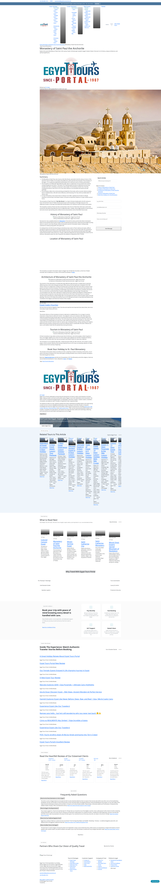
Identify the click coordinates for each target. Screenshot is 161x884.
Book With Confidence (81, 569)
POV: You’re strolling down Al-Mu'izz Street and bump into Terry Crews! (68, 734)
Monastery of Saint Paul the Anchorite (57, 544)
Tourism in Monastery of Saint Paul (106, 193)
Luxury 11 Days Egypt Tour (113, 447)
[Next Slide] (120, 649)
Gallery (43, 879)
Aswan (74, 15)
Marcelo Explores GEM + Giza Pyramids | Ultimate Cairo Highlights (67, 685)
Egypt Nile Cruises (74, 863)
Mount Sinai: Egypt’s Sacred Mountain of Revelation (114, 546)
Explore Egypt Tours (46, 425)
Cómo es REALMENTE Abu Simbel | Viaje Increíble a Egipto (64, 720)
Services (100, 869)
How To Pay (87, 863)
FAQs (85, 864)
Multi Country (87, 6)
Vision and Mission (102, 867)
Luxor (73, 14)
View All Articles (113, 522)
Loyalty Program (50, 879)
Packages (55, 6)
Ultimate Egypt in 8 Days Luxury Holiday (80, 448)
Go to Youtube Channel (111, 649)
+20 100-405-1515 (44, 1)
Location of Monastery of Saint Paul (106, 189)
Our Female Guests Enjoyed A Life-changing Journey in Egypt (64, 670)
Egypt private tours (50, 357)
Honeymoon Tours (56, 26)
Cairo (73, 9)
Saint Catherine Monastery (99, 543)
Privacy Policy (114, 864)
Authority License (115, 866)
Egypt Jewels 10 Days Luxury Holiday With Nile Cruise (96, 454)
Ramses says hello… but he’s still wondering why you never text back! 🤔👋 (70, 713)
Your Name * (99, 199)
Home (50, 6)
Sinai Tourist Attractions (48, 361)
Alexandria (62, 221)
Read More (42, 311)
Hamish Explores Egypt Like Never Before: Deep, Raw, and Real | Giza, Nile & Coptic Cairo (76, 699)
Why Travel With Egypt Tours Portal (80, 571)
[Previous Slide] (119, 649)
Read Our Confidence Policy (48, 627)
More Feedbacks (113, 758)
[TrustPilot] (52, 1)
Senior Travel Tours (56, 30)
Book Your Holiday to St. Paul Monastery (107, 195)
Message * (98, 216)
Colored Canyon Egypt (44, 542)
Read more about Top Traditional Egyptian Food (76, 822)
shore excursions (53, 408)
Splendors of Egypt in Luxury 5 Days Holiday (44, 447)
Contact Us (86, 860)
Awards (100, 866)
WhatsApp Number (100, 210)
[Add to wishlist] (46, 439)
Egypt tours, (87, 406)
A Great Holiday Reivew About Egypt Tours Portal (60, 656)
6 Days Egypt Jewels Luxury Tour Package (52, 449)
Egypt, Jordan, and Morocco (87, 26)
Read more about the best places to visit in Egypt (79, 805)
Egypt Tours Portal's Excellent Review (55, 742)
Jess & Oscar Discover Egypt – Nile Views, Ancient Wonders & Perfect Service (71, 692)
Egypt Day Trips (73, 864)
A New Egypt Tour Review (50, 677)
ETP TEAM (47, 87)
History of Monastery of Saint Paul (106, 187)
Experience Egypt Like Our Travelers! (55, 706)
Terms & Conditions (115, 863)
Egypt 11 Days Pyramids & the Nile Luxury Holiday (105, 451)
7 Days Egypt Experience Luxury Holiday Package (62, 448)
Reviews (103, 6)
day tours (46, 408)
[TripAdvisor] (50, 1)
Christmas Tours (56, 38)
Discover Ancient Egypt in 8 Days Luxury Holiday (72, 451)
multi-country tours (63, 408)
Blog (41, 879)
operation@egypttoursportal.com (63, 1)
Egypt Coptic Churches (49, 305)
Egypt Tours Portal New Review (52, 663)
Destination (73, 6)
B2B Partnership (88, 866)
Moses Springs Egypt (70, 543)
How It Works (87, 861)
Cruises (68, 6)
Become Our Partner (109, 846)
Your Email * (99, 204)
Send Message (108, 228)
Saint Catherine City (85, 544)
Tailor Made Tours (117, 24)
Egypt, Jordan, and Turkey (87, 21)
